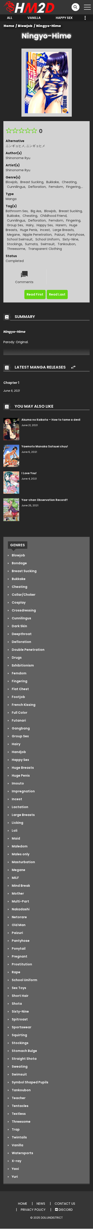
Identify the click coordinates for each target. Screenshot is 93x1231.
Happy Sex (64, 18)
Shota (16, 1003)
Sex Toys (18, 988)
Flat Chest (20, 689)
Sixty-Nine (70, 239)
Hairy (30, 225)
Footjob (18, 697)
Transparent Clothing (45, 249)
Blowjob (25, 26)
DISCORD (65, 1209)
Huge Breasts (22, 767)
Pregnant (19, 956)
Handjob (18, 752)
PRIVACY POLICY (33, 1209)
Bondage (19, 563)
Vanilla (34, 18)
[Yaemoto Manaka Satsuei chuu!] (11, 455)
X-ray (16, 1161)
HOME (22, 1203)
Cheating (69, 182)
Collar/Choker (23, 594)
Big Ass (36, 211)
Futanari (18, 720)
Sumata (31, 244)
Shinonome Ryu (18, 158)
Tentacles (19, 1106)
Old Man (18, 925)
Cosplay (18, 602)
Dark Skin (19, 626)
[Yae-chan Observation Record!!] (11, 509)
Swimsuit (48, 244)
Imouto (17, 783)
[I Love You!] (11, 482)
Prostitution (21, 964)
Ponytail (18, 948)
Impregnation (23, 791)
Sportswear (21, 1027)
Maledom (19, 846)
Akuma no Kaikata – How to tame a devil (50, 420)
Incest (45, 230)
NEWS (41, 1203)
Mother (17, 893)
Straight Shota (24, 1058)
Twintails (19, 1137)
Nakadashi (20, 909)
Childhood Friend (53, 215)
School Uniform (47, 239)
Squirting (19, 1035)
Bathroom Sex (17, 211)
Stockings (14, 244)
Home (9, 26)
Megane (13, 234)
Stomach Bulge (24, 1051)
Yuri (14, 1176)
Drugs (16, 657)
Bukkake (52, 182)
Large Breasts (63, 230)
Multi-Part (20, 901)
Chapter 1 (11, 382)
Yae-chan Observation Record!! (44, 500)
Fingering (73, 186)
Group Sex (15, 225)
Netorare (19, 917)
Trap (15, 1129)
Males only (20, 854)
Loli (14, 830)
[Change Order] (73, 367)
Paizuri (60, 234)
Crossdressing (23, 610)
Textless (18, 1113)
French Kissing (23, 704)
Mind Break (20, 885)
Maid (15, 838)
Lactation (19, 807)
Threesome (16, 249)
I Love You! (29, 473)
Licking (17, 822)
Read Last (57, 294)
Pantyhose (75, 234)
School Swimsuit (20, 239)
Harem (61, 225)
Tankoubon (66, 244)
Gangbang (20, 728)
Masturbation (23, 862)
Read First (35, 294)
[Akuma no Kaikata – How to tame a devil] (11, 429)
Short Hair (19, 995)
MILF (15, 877)
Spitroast (19, 1019)
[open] (87, 7)
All (9, 18)
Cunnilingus (16, 186)
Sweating (19, 1066)
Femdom (56, 186)
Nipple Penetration (37, 234)
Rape (15, 972)
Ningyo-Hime (48, 26)
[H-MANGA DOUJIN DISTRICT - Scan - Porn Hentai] (29, 7)
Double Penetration (27, 649)
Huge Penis (28, 230)
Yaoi (15, 1169)
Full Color (19, 712)
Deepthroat (21, 634)
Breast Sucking (31, 182)
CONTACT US (65, 1203)
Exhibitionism (22, 665)
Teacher (18, 1098)
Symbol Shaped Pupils (29, 1082)
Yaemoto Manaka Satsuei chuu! (44, 446)
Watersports (22, 1153)
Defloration (37, 186)
